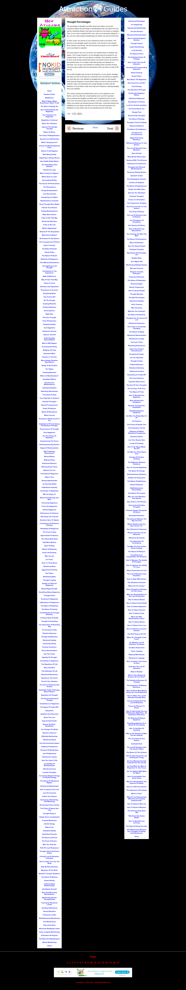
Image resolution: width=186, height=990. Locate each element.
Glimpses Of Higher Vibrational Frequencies (136, 432)
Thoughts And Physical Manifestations (136, 168)
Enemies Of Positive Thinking (136, 458)
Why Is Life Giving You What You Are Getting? (136, 734)
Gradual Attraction (136, 364)
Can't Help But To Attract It (49, 398)
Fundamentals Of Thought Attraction (49, 613)
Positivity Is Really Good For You (49, 419)
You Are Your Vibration (49, 681)
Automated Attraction (136, 515)
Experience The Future (49, 678)
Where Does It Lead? (49, 177)
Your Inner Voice (137, 342)
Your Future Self (49, 297)
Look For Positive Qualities (137, 105)
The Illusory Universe (49, 837)
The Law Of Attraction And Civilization (136, 216)
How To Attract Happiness (136, 606)
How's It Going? (49, 245)
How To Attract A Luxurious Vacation (137, 629)
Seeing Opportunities (49, 480)
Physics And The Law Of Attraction (137, 533)
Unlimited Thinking (137, 249)
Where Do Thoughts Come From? (136, 638)
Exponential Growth (49, 721)
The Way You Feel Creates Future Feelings (136, 547)
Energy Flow (136, 112)
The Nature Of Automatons (136, 239)
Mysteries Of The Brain (49, 870)
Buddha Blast (137, 258)
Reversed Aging (136, 284)
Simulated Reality (49, 831)
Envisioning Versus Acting (49, 805)
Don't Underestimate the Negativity (49, 110)
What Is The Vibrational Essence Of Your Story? (136, 676)
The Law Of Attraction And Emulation (136, 574)
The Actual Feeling (49, 395)
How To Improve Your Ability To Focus (136, 566)
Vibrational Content (136, 371)
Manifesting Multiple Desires (136, 265)
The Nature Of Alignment (137, 280)
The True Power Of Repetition (49, 436)
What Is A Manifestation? (49, 376)
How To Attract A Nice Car (136, 804)
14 (106, 962)
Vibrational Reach (49, 740)
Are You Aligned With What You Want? (136, 772)
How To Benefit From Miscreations (136, 229)
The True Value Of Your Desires (136, 739)
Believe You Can (49, 470)
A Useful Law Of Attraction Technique (49, 857)
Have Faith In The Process (136, 502)
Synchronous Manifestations (49, 383)
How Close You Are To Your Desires (137, 207)
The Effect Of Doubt (49, 249)
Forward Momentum (49, 820)
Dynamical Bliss (49, 353)
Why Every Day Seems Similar (137, 816)
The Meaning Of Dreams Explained (136, 719)
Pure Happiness (49, 432)
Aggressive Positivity (49, 570)
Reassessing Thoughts (136, 115)
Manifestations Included (49, 201)
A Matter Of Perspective (136, 478)
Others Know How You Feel (137, 570)
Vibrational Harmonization (136, 335)
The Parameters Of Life (136, 428)
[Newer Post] (75, 128)
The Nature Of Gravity (49, 609)
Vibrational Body (49, 566)
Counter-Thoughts (49, 772)
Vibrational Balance (136, 126)
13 (102, 962)
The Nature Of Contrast (136, 493)
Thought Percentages (137, 297)
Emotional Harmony (49, 463)
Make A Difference (49, 276)
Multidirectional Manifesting (49, 918)
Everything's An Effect (49, 197)
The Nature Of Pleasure (136, 551)
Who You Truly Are (49, 844)
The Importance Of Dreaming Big (49, 625)
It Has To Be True (49, 225)
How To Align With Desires (136, 579)
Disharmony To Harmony (49, 513)
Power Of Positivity (49, 552)
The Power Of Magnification (49, 135)
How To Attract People (137, 290)
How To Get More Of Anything (136, 729)
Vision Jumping (136, 651)
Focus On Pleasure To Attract (137, 707)
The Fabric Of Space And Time (49, 809)
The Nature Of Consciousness (136, 133)
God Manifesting (49, 922)
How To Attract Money (137, 622)
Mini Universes (136, 308)
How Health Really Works (49, 161)
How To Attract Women (136, 599)
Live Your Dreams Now (136, 440)
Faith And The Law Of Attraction (137, 667)
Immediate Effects (49, 379)
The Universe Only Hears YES (137, 811)
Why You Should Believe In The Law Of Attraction (136, 595)
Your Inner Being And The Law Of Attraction (136, 701)
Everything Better (49, 293)
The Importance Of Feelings (136, 790)
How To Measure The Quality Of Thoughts (136, 561)
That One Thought (49, 317)
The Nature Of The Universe (136, 752)
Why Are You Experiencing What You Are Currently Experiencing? (136, 798)
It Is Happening (136, 24)
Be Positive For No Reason (49, 238)
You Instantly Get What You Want (137, 235)
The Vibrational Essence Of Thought (137, 681)
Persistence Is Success (49, 290)
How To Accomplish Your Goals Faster (136, 777)
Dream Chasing (136, 72)
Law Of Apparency (49, 753)
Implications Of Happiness (49, 602)
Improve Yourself (49, 334)
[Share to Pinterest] (81, 114)
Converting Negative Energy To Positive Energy (49, 776)
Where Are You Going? (136, 586)
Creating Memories (49, 372)
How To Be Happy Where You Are (137, 447)
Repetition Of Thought (49, 695)
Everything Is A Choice (136, 102)
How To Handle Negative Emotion (137, 39)
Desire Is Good (49, 283)
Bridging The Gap (49, 350)
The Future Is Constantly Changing (136, 327)
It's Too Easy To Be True (136, 388)
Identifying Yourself (49, 889)
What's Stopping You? (49, 142)
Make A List (49, 827)
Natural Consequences (49, 405)
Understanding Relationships (49, 884)
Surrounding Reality (49, 180)
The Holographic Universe (136, 179)
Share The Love (49, 717)
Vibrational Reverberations (136, 35)
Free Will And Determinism (49, 262)
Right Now (49, 314)
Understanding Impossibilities (49, 339)
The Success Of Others (136, 225)
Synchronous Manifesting (49, 139)
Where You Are (49, 415)
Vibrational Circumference (136, 163)
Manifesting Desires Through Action (49, 898)
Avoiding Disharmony (49, 908)
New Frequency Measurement (49, 452)
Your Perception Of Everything (137, 221)
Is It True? (49, 559)
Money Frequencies (136, 287)
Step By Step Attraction (49, 867)
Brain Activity (137, 153)
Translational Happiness (49, 474)
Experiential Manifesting (137, 28)
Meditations (49, 98)
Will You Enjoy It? (49, 494)
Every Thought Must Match (49, 204)
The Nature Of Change (136, 471)
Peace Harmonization (49, 650)
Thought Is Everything (49, 621)
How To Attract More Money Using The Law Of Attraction (136, 691)
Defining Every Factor (49, 467)
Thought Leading (49, 580)
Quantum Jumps (137, 175)
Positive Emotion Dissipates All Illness (136, 511)
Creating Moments (49, 304)
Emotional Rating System (136, 172)
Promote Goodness (49, 647)
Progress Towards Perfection (136, 272)
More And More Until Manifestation (49, 893)
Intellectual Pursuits (49, 834)
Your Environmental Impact (49, 743)
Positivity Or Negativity (49, 599)
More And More (49, 667)
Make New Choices (49, 214)
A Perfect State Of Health (49, 618)
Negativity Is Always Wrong (49, 158)
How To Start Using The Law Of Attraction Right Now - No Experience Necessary (136, 712)
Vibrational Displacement (49, 786)
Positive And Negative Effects (137, 94)
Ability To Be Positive (49, 365)
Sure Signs (49, 573)
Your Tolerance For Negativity (49, 115)
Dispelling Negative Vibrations (136, 411)
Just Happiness (49, 328)
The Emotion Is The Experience (49, 272)
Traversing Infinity (49, 643)
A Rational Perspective (49, 746)
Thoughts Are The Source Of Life (136, 319)
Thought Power (49, 595)
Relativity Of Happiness (49, 259)
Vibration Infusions (49, 733)
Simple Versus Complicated (49, 817)
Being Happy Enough (49, 589)
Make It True (49, 477)
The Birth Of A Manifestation (49, 939)
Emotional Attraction (49, 221)
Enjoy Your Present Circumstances (137, 350)
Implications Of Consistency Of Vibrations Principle (49, 424)
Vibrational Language (137, 658)
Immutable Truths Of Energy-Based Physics (49, 691)
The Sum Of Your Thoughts (137, 385)
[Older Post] (113, 128)
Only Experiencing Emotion (49, 444)
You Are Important (136, 357)
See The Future (49, 654)
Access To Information (136, 200)
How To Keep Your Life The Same (49, 862)
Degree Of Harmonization (49, 448)
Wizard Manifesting (49, 942)
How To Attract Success (136, 610)
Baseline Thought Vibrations (49, 873)
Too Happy (49, 369)
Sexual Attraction (49, 911)
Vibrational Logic (49, 170)
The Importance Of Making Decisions (136, 686)
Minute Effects (49, 456)
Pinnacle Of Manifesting (49, 750)
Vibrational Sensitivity (137, 538)
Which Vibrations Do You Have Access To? (136, 525)
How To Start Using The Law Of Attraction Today (136, 756)
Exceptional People (136, 354)
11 (95, 962)
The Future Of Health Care (136, 424)
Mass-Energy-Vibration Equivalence (49, 361)
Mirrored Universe (136, 268)
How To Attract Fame (136, 613)
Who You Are (49, 556)
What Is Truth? (136, 793)
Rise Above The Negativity (136, 79)
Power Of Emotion (49, 408)
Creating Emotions (49, 307)
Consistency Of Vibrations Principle (49, 524)
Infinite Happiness (49, 510)
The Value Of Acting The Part (136, 826)
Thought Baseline (136, 294)
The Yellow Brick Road (49, 539)
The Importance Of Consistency (136, 542)
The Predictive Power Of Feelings (136, 58)
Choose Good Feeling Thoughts (137, 506)
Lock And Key (137, 50)
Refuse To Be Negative (49, 151)
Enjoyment (49, 710)
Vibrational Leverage (136, 339)
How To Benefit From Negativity (136, 396)
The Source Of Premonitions (49, 183)
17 (118, 962)
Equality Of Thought (49, 657)
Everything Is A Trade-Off (136, 375)
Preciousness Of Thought (49, 429)
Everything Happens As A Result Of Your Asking (136, 724)
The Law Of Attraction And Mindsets (136, 149)
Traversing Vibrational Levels (49, 903)
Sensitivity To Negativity (49, 491)
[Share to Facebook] (79, 114)
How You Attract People (136, 246)
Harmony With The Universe (136, 160)
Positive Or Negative (136, 182)
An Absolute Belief (49, 484)
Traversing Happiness (49, 503)
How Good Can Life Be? (136, 83)
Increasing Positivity (49, 346)
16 (114, 962)
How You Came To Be (49, 760)
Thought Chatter (137, 361)
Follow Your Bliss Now (136, 189)
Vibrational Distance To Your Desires (136, 144)
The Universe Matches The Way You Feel (136, 519)
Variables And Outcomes (49, 714)
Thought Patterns (49, 813)
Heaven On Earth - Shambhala (49, 725)
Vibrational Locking (49, 757)
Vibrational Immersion (137, 323)
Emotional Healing (49, 640)
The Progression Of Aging (136, 203)
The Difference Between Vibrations (136, 463)
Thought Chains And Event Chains (49, 852)
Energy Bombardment (49, 190)
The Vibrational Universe (137, 582)
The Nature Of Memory (49, 877)
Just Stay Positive (49, 194)
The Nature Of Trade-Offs (49, 707)
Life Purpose (136, 421)
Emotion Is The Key (49, 357)
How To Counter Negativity (136, 467)
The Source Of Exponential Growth (49, 685)
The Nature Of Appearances (136, 186)
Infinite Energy (49, 824)
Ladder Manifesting (136, 47)
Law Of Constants (49, 793)
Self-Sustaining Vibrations (136, 474)
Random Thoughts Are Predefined (136, 406)
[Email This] (73, 114)
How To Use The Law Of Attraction (136, 63)
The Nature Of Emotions (136, 315)
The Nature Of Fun (136, 54)
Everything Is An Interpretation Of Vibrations (137, 556)
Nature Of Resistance (49, 412)
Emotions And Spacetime (49, 286)
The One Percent (136, 31)
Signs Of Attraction (137, 242)
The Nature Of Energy (137, 119)
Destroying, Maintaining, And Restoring (49, 800)
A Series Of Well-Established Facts (49, 146)
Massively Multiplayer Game (49, 928)
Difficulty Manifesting (49, 736)
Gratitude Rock (136, 744)
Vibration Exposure (49, 633)
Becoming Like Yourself (49, 516)
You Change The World (49, 729)
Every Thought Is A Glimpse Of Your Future (136, 590)
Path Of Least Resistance (49, 848)
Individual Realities (49, 388)
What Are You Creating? (136, 311)
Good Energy (136, 86)
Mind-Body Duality (49, 154)
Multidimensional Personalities (136, 489)
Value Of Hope (49, 546)
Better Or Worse (49, 132)
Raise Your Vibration (49, 123)
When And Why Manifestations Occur (137, 617)
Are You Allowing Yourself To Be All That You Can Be (136, 762)
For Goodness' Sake (49, 630)
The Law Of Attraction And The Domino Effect (136, 748)
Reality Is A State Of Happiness (49, 584)
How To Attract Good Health (136, 603)
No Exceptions (49, 310)
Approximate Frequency (49, 535)
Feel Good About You (136, 109)
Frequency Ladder (49, 915)
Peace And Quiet (49, 925)
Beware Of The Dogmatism (49, 231)
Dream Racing (49, 880)
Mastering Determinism (49, 391)
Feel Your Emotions (136, 378)
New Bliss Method (49, 542)
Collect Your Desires (49, 796)
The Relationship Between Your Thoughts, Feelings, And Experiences (136, 831)
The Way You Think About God (136, 453)
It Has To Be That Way (49, 218)
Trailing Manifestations (49, 211)
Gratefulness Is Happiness (49, 704)
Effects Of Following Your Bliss (49, 498)
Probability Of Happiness (49, 528)
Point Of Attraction (49, 321)
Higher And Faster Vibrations (136, 138)
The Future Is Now (49, 532)
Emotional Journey (49, 331)
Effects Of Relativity (49, 549)
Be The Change (49, 300)
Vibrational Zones (49, 769)
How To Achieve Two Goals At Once (137, 662)
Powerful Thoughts (49, 401)
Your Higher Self (137, 261)
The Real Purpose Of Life (136, 634)
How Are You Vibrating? (136, 193)
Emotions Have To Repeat (49, 520)
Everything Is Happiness (49, 661)
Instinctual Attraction (136, 277)
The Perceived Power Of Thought (49, 699)
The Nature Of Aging (136, 332)
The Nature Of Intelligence (136, 129)
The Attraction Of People (137, 90)
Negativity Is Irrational (49, 120)
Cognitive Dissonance (137, 381)
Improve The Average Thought (49, 127)
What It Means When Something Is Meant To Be (49, 102)
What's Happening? (49, 228)
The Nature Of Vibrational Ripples (49, 781)
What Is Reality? (137, 672)
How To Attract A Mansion (136, 807)
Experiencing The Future (49, 441)
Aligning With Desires (137, 654)
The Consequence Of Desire (49, 242)
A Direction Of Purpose (49, 935)
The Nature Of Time (136, 392)
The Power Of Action (49, 841)
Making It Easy (49, 460)
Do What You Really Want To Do (136, 417)
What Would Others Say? (136, 157)
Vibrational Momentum (49, 674)
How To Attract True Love (136, 625)
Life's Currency (136, 304)
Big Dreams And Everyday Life (136, 253)
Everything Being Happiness (49, 592)
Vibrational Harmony (136, 368)
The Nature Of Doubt (49, 256)
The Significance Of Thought (49, 267)
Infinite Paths (49, 252)
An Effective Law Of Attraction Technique (136, 643)
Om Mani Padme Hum (136, 648)
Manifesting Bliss (49, 577)
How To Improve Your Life (49, 789)
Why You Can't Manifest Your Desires (136, 497)
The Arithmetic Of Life (49, 671)
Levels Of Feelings (136, 443)
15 (110, 962)
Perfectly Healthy (49, 324)
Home (95, 127)
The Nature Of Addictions (136, 481)
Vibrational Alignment (137, 98)
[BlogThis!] (75, 114)
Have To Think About (49, 563)
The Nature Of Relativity (49, 606)
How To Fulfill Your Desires (136, 787)
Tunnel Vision (137, 76)
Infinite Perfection (136, 484)
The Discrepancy (49, 187)
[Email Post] (68, 113)
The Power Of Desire (136, 212)
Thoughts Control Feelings (137, 122)
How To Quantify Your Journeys (137, 822)
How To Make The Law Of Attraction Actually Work (136, 696)
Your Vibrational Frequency (137, 529)
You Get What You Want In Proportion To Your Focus (136, 767)
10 (91, 962)
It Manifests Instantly (49, 487)
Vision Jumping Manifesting (49, 932)
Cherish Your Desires (49, 207)
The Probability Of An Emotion (49, 165)
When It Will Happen (49, 343)
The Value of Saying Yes (49, 106)
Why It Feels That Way (49, 280)
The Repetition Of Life (49, 664)
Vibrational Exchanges (136, 21)
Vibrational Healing (137, 301)
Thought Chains (137, 43)
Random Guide (49, 94)
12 (99, 962)
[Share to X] (77, 114)
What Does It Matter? (49, 235)
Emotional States (136, 436)
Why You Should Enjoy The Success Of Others (137, 782)
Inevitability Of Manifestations (49, 764)
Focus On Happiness (49, 506)
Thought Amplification (49, 637)
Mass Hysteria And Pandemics (136, 401)
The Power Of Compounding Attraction (136, 68)
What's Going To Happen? (49, 173)
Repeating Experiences (136, 345)
